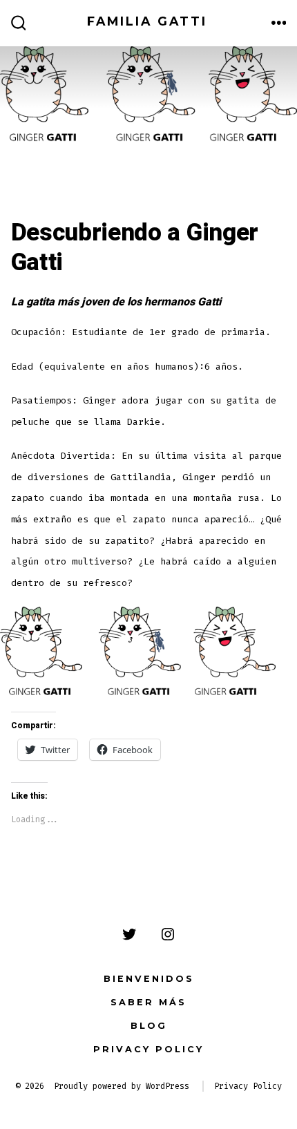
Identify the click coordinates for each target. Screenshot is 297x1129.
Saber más (148, 1002)
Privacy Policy (148, 1049)
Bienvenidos (149, 979)
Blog (149, 1026)
